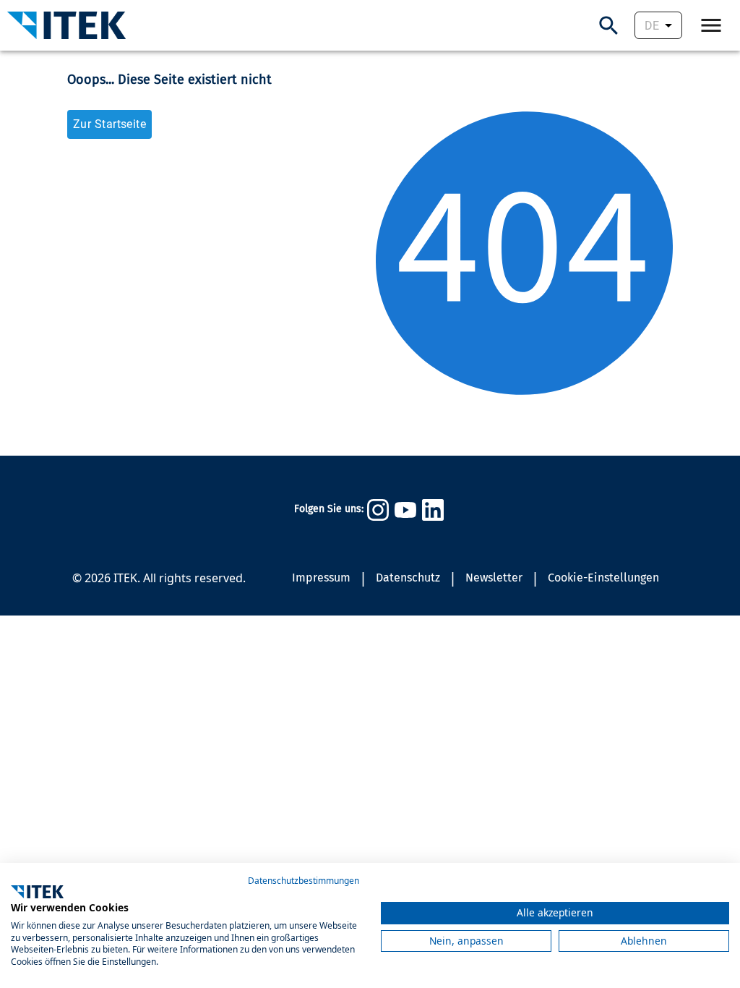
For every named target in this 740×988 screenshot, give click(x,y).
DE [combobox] (652, 26)
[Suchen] (608, 25)
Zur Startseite (109, 124)
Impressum (321, 577)
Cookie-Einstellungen (603, 577)
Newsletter (493, 577)
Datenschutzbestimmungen (303, 880)
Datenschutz (408, 577)
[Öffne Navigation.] (711, 25)
